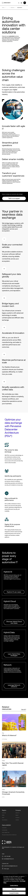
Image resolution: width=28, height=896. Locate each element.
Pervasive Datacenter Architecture (9, 834)
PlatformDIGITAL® (6, 825)
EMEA (3, 815)
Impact (17, 815)
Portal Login (6, 868)
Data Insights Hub (5, 832)
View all (23, 709)
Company (18, 810)
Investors (17, 817)
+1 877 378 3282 (7, 856)
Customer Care (5, 863)
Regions (4, 810)
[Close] (25, 876)
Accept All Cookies (14, 893)
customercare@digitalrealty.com (10, 865)
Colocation (4, 827)
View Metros (4, 819)
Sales (3, 853)
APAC (3, 817)
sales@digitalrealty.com (9, 858)
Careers (17, 819)
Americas (4, 812)
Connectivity (4, 830)
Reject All (14, 889)
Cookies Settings (14, 885)
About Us (17, 812)
